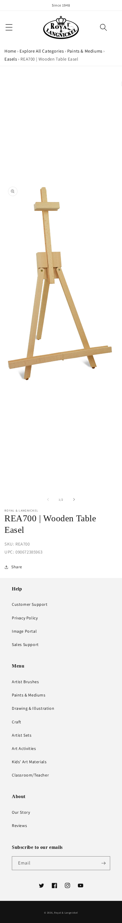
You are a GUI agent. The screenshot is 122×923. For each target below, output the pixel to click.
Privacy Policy (25, 618)
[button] (103, 27)
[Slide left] (47, 499)
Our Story (21, 812)
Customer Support (30, 604)
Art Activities (24, 748)
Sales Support (25, 644)
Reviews (19, 825)
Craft (16, 722)
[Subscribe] (103, 863)
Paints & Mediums (84, 51)
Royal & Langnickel (66, 912)
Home (10, 51)
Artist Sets (22, 735)
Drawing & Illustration (33, 708)
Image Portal (24, 631)
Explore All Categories (42, 51)
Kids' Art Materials (29, 761)
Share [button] (16, 566)
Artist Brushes (25, 681)
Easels (10, 59)
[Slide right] (74, 499)
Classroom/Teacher (30, 775)
